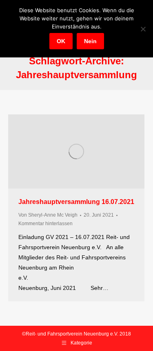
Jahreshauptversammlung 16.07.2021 (76, 201)
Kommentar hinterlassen (45, 223)
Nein (90, 41)
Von (48, 215)
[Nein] (143, 29)
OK (61, 41)
